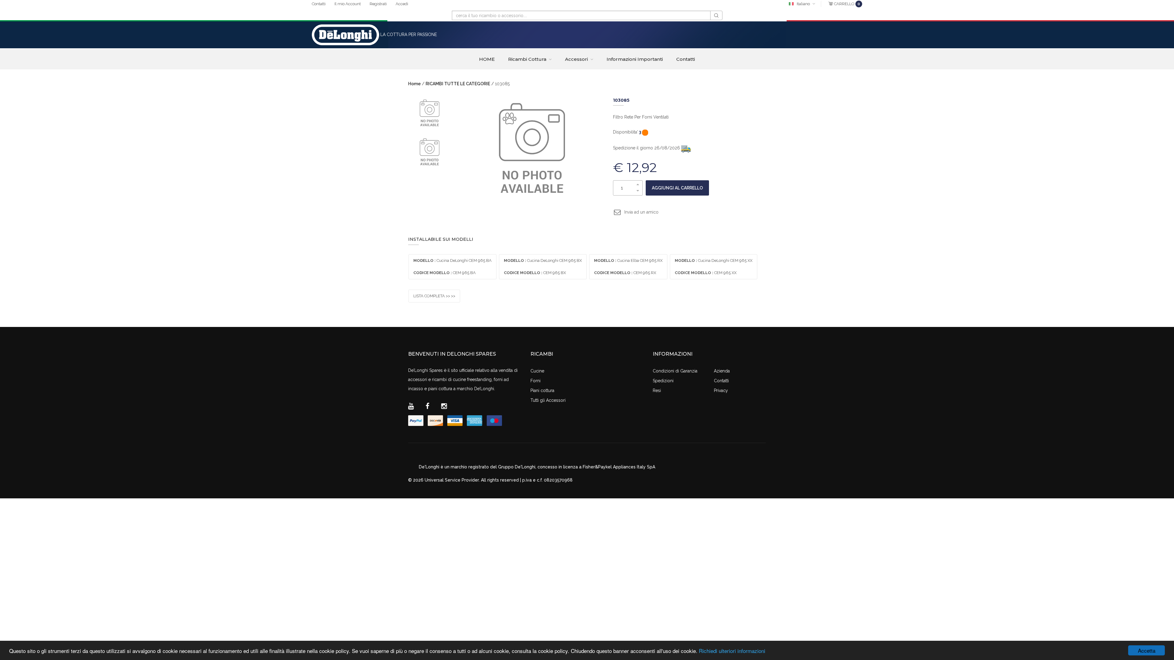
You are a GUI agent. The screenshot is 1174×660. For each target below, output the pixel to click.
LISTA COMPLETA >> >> (434, 296)
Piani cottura (542, 390)
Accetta (1146, 650)
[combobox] (581, 15)
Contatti (319, 4)
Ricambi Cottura (527, 59)
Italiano (803, 4)
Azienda (722, 371)
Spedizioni (663, 380)
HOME (487, 59)
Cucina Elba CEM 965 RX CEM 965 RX (628, 266)
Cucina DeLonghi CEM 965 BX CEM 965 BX (543, 266)
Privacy (721, 390)
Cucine (537, 371)
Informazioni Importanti (635, 59)
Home (414, 83)
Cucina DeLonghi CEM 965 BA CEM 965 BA (452, 266)
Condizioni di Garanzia (675, 371)
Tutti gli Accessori (548, 400)
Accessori (576, 59)
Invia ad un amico (641, 212)
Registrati (378, 4)
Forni (535, 380)
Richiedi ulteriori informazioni (732, 650)
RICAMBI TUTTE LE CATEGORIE (458, 83)
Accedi (402, 4)
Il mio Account (347, 4)
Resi (657, 390)
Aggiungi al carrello (677, 187)
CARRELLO (847, 4)
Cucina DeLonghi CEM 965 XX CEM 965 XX (713, 266)
